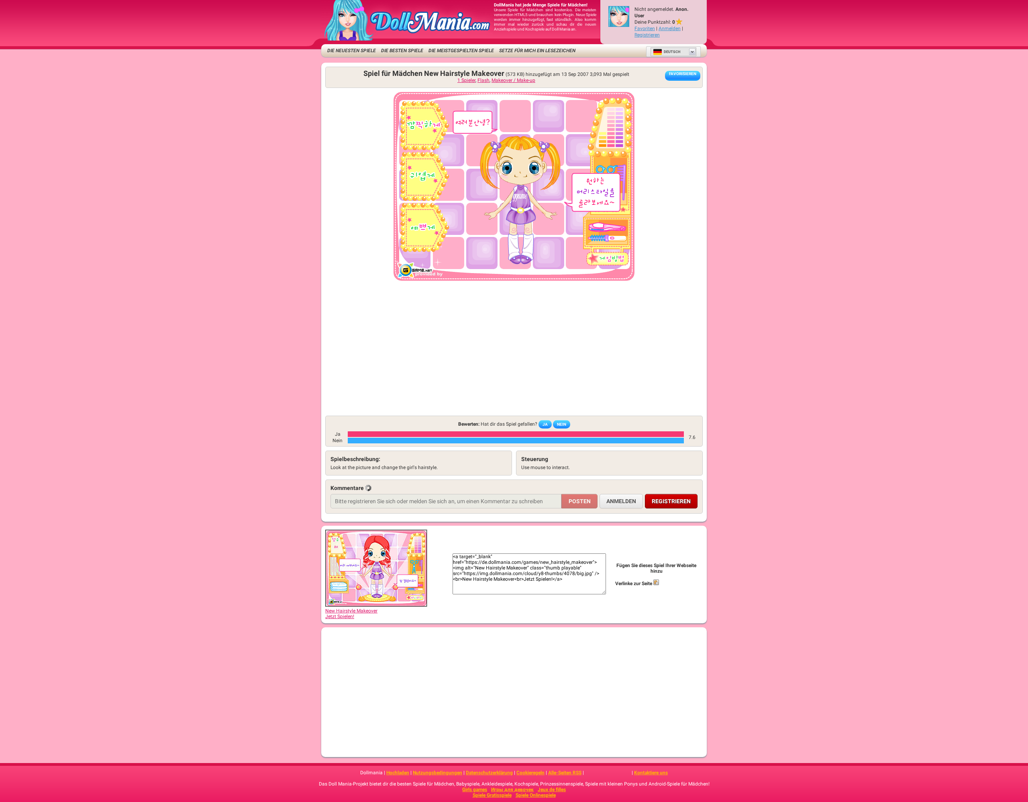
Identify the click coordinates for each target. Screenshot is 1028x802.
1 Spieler (466, 80)
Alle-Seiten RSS (564, 772)
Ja (545, 424)
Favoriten (644, 28)
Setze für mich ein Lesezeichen (537, 50)
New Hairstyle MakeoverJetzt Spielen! (351, 613)
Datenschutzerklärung (489, 772)
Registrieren (647, 35)
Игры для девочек (512, 789)
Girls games (474, 789)
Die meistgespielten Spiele (461, 50)
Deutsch (672, 52)
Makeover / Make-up (513, 80)
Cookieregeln (530, 772)
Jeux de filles (552, 789)
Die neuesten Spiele (351, 50)
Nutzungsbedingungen (437, 772)
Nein (561, 424)
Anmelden (670, 28)
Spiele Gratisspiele (492, 795)
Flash (483, 80)
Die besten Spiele (402, 50)
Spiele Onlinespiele (536, 795)
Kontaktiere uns (651, 772)
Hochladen (397, 772)
